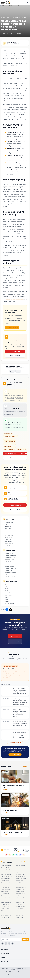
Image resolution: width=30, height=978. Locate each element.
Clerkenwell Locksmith (6, 872)
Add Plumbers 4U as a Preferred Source (15, 976)
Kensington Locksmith (20, 865)
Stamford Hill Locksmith (21, 885)
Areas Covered (8, 595)
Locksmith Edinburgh (10, 568)
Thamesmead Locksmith (21, 906)
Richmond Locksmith (20, 913)
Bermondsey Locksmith (6, 902)
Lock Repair (8, 528)
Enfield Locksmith (19, 880)
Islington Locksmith (20, 872)
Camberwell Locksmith (20, 902)
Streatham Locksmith (5, 917)
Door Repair (8, 526)
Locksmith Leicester (10, 574)
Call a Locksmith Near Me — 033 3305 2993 (16, 453)
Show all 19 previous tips (15, 742)
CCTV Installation (9, 535)
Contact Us (16, 641)
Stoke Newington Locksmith (21, 895)
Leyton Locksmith (5, 893)
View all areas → (25, 861)
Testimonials (8, 593)
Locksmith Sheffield (10, 577)
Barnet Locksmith (5, 880)
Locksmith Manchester (10, 555)
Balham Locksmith (19, 917)
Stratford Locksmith (5, 889)
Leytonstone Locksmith (20, 893)
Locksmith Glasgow (9, 566)
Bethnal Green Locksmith (21, 887)
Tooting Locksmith (19, 910)
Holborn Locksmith (20, 870)
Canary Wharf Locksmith (21, 889)
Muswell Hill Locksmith (20, 883)
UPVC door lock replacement (14, 299)
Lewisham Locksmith (20, 898)
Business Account (9, 603)
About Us (7, 590)
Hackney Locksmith (5, 887)
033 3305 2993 (16, 351)
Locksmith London (9, 553)
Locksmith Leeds (9, 564)
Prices (6, 588)
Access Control (8, 541)
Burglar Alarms (8, 537)
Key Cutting (8, 531)
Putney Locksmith (19, 915)
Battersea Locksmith (5, 910)
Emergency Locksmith (10, 522)
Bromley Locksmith (20, 904)
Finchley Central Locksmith (21, 878)
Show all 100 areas (7, 920)
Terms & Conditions (10, 971)
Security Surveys (9, 543)
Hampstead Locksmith (20, 876)
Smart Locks (8, 539)
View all (25, 766)
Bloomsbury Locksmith (6, 874)
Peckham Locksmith (20, 900)
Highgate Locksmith (5, 878)
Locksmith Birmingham (11, 557)
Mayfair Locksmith (19, 867)
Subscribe (25, 939)
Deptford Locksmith (5, 900)
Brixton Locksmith (5, 908)
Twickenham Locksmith (6, 915)
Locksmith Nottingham (10, 572)
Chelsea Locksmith (5, 867)
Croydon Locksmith (5, 906)
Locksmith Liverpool (10, 559)
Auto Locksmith (8, 533)
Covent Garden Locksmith (6, 870)
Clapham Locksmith (20, 908)
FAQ (6, 586)
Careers (7, 601)
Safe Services (8, 546)
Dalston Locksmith (5, 895)
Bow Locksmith (4, 891)
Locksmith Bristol (9, 562)
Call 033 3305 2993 (13, 327)
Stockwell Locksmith (5, 913)
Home (4, 17)
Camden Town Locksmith (6, 876)
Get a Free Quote (15, 355)
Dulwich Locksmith (5, 904)
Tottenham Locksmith (5, 883)
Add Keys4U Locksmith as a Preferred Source (15, 974)
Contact (7, 599)
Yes (13, 371)
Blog (8, 17)
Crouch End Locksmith (6, 885)
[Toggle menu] (27, 2)
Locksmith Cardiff (9, 570)
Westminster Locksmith (6, 865)
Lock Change (8, 524)
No (19, 371)
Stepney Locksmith (20, 891)
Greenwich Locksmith (5, 898)
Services (7, 597)
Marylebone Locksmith (20, 874)
